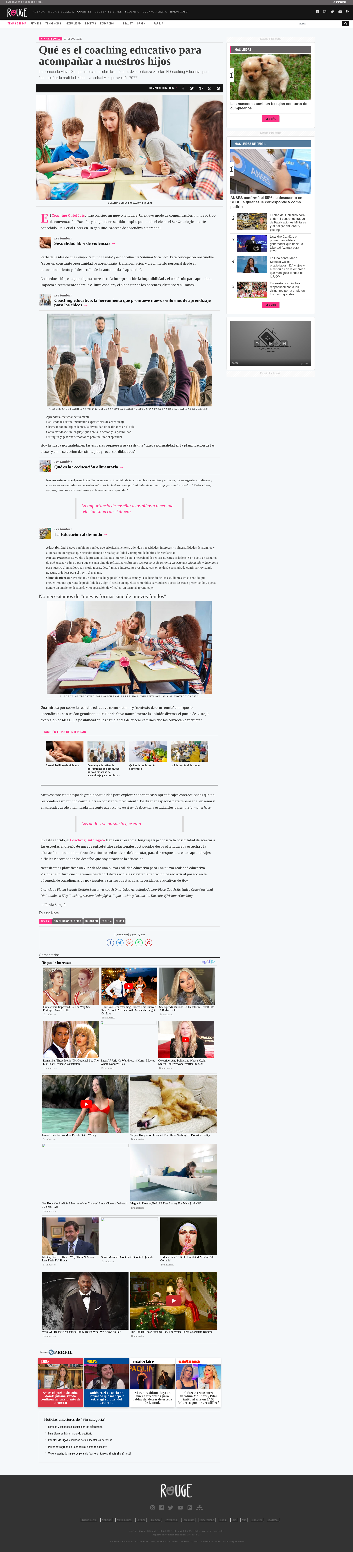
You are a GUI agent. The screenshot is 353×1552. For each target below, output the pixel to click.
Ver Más (271, 118)
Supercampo (207, 1519)
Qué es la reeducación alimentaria (86, 466)
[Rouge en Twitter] (170, 1508)
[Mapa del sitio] (199, 1508)
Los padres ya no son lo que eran (111, 823)
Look (223, 1519)
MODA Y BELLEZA (61, 11)
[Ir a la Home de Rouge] (176, 1490)
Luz (234, 1519)
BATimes (273, 1519)
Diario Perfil (89, 1519)
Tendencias (53, 23)
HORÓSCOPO (179, 11)
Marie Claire (124, 1519)
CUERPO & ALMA (155, 11)
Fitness (36, 23)
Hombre (156, 1519)
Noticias (106, 1519)
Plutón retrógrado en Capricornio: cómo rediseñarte (77, 1447)
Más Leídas (243, 49)
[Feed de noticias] (190, 1508)
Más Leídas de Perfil (250, 144)
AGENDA (39, 11)
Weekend (171, 1519)
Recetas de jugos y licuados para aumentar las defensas (80, 1440)
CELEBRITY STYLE (108, 11)
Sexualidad (73, 23)
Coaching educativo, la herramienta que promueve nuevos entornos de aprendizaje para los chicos (132, 302)
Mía (244, 1519)
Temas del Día (17, 23)
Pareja (158, 23)
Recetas (90, 23)
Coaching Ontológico (87, 840)
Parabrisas (188, 1519)
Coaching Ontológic (68, 216)
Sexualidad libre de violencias (82, 243)
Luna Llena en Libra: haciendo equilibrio (70, 1433)
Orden (141, 23)
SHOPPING (132, 11)
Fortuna (141, 1519)
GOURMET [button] (84, 11)
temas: (45, 921)
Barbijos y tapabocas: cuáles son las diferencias (75, 1427)
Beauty (128, 23)
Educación (107, 23)
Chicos (119, 921)
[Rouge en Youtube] (180, 1508)
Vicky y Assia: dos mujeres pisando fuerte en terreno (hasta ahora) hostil (89, 1453)
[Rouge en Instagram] (152, 1508)
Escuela (107, 921)
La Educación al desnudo (78, 534)
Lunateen (257, 1519)
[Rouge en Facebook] (161, 1508)
